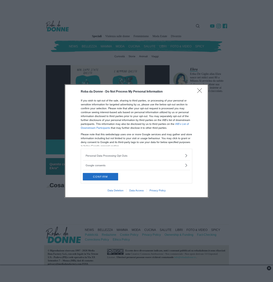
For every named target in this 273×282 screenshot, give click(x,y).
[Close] (200, 91)
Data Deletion (116, 190)
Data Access (136, 190)
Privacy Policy (158, 190)
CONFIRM (100, 176)
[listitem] (136, 156)
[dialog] (136, 141)
